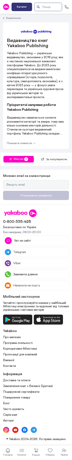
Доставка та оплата (16, 380)
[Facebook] (25, 430)
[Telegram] (34, 430)
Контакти (9, 365)
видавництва (13, 18)
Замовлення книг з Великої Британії (28, 386)
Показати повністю (19, 143)
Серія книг (10, 414)
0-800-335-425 (17, 222)
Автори (8, 420)
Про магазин (12, 337)
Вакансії (8, 360)
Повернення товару (16, 397)
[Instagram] (6, 430)
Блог (6, 403)
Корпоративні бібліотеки (20, 348)
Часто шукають (13, 409)
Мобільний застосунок (21, 296)
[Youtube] (15, 430)
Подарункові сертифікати (21, 391)
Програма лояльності (18, 342)
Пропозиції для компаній (20, 354)
